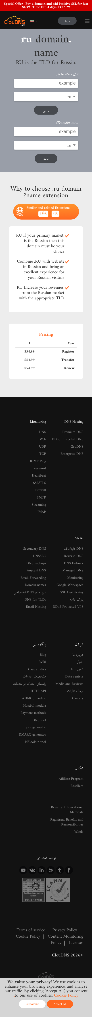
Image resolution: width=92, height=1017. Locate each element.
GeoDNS (77, 447)
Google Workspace (69, 585)
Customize (32, 1004)
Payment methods (33, 713)
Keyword (39, 468)
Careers (77, 698)
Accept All (60, 1004)
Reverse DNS (73, 556)
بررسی (46, 110)
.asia (43, 213)
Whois (78, 832)
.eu (55, 213)
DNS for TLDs (35, 600)
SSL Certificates (71, 592)
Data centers (74, 676)
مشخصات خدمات (34, 676)
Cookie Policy (28, 937)
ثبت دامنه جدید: (67, 74)
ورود (67, 21)
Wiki (42, 662)
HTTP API (38, 691)
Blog (43, 655)
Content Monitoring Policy (65, 940)
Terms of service (31, 930)
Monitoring (38, 422)
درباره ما (78, 655)
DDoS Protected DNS (67, 439)
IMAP (42, 512)
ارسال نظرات (75, 691)
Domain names (35, 585)
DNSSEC (39, 556)
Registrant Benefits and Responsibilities (66, 822)
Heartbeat (39, 476)
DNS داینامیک (73, 549)
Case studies (37, 669)
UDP (42, 447)
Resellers (77, 786)
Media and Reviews (69, 684)
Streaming (39, 505)
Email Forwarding (33, 578)
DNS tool (39, 720)
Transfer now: (67, 123)
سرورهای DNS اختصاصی (29, 592)
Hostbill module (34, 706)
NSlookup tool (35, 742)
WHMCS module (33, 698)
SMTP (41, 497)
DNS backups (36, 563)
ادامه (46, 159)
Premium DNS (72, 432)
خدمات (78, 538)
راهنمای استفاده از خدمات (29, 684)
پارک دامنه (76, 600)
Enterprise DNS (72, 454)
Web (43, 439)
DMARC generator (32, 735)
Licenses (76, 943)
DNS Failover (73, 563)
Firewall (40, 490)
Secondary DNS (34, 549)
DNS (42, 432)
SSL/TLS (39, 483)
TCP (42, 454)
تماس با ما (77, 669)
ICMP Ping (38, 461)
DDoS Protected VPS (68, 607)
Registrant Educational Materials (67, 809)
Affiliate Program (71, 779)
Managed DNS (72, 570)
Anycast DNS (36, 570)
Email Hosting (36, 607)
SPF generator (36, 727)
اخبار (80, 662)
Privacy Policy (64, 930)
